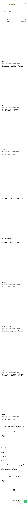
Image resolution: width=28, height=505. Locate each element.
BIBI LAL (4, 282)
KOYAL (4, 105)
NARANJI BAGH (6, 326)
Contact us (4, 461)
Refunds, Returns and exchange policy (13, 465)
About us (3, 456)
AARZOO (4, 150)
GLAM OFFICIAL (14, 500)
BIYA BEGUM (5, 194)
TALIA (4, 370)
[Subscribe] (3, 436)
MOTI (3, 414)
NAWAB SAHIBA (6, 238)
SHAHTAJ (4, 61)
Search (3, 452)
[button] (3, 4)
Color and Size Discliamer (9, 469)
